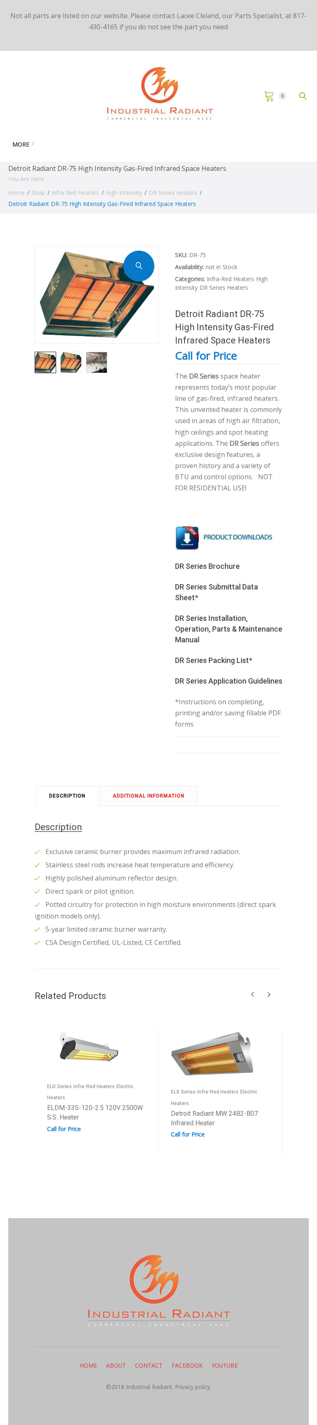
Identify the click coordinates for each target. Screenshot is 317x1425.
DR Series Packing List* (213, 660)
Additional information (149, 796)
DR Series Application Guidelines (228, 681)
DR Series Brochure (207, 566)
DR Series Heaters (173, 192)
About (116, 1365)
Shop (38, 192)
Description (67, 796)
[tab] (67, 795)
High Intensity (124, 192)
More (20, 144)
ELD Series (59, 1086)
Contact (149, 1365)
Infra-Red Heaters (75, 192)
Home (16, 192)
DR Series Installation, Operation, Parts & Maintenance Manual (228, 629)
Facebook (187, 1365)
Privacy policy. (192, 1387)
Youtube (225, 1365)
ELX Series (183, 1092)
